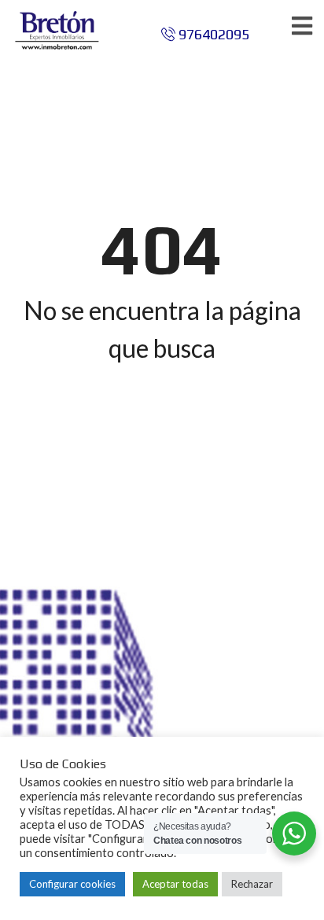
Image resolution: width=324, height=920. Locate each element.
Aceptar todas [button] (175, 884)
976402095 (212, 34)
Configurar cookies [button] (72, 884)
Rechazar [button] (252, 884)
